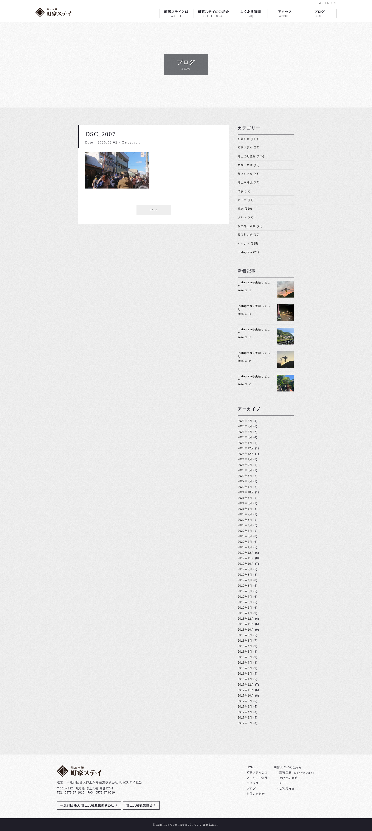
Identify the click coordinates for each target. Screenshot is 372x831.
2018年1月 (245, 679)
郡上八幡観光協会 (139, 805)
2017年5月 (245, 723)
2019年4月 (245, 596)
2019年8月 (245, 574)
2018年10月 (246, 629)
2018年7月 (245, 646)
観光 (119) (245, 208)
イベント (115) (248, 243)
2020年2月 (245, 541)
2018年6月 (245, 651)
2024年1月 (245, 459)
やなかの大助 (288, 778)
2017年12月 (246, 684)
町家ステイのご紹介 (213, 13)
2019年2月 (245, 607)
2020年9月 (245, 514)
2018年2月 (245, 673)
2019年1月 (245, 613)
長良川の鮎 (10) (248, 234)
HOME (251, 767)
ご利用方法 (286, 788)
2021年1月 (245, 508)
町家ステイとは (176, 13)
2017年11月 (246, 690)
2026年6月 (245, 431)
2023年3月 (245, 470)
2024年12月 (246, 453)
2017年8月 (245, 706)
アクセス (285, 13)
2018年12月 (246, 618)
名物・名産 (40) (248, 165)
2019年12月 (246, 552)
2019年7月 (245, 580)
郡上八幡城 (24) (248, 182)
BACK (154, 210)
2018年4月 (245, 662)
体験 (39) (244, 191)
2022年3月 (245, 475)
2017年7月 (245, 712)
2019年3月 (245, 602)
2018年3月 (245, 668)
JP (321, 3)
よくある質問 (250, 13)
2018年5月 (245, 657)
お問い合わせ (256, 793)
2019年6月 (245, 585)
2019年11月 (246, 558)
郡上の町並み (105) (251, 156)
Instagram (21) (248, 252)
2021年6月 (245, 497)
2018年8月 (245, 640)
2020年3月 (245, 536)
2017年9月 (245, 701)
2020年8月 (245, 519)
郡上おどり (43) (248, 173)
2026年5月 (245, 437)
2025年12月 (246, 448)
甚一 (282, 783)
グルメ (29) (245, 217)
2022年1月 (245, 486)
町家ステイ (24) (248, 147)
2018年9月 (245, 635)
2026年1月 (245, 442)
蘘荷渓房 (297, 772)
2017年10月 (246, 695)
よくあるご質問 (257, 778)
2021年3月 (245, 503)
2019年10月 (246, 563)
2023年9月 (245, 464)
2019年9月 (245, 569)
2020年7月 (245, 525)
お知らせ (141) (248, 138)
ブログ (319, 13)
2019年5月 (245, 591)
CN (333, 3)
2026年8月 (245, 421)
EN (327, 3)
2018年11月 (246, 624)
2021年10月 (246, 492)
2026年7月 (245, 426)
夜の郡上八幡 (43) (250, 226)
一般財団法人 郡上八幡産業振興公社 (87, 805)
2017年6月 (245, 717)
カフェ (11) (245, 199)
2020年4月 (245, 530)
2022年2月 (245, 481)
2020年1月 (245, 547)
